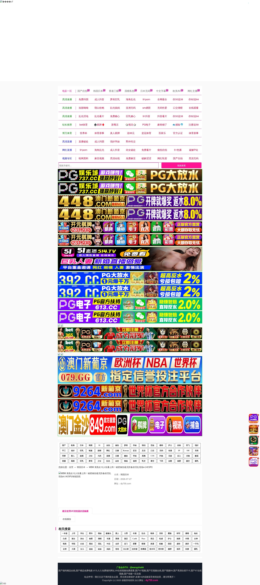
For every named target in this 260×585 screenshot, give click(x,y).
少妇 (90, 456)
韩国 (90, 445)
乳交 (143, 461)
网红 (108, 451)
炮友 (196, 533)
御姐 (126, 461)
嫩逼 (196, 456)
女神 (196, 539)
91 (99, 445)
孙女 (82, 539)
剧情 (99, 451)
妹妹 (100, 549)
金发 (117, 461)
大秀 (126, 533)
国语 (170, 544)
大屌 (73, 549)
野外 (91, 533)
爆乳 (196, 461)
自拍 (108, 445)
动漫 (170, 451)
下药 (161, 461)
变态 (152, 539)
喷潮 (143, 544)
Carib (134, 539)
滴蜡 (100, 539)
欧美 (73, 445)
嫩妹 (126, 456)
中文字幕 (161, 91)
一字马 (196, 544)
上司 (73, 533)
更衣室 (161, 549)
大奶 (99, 456)
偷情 (135, 461)
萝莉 (126, 445)
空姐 (152, 445)
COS (152, 456)
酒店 (126, 539)
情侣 (143, 445)
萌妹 (100, 533)
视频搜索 (181, 165)
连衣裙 (134, 549)
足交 (143, 451)
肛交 (135, 451)
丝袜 (179, 445)
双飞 (188, 445)
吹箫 (187, 549)
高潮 (117, 539)
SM (188, 451)
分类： (117, 474)
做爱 (179, 461)
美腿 (64, 461)
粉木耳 (152, 549)
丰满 (134, 533)
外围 (187, 539)
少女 (99, 461)
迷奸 (73, 451)
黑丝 (91, 544)
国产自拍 (82, 91)
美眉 (152, 544)
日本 (82, 445)
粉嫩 (161, 544)
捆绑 (170, 549)
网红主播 (192, 91)
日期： (117, 478)
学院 (73, 544)
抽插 (178, 539)
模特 (161, 445)
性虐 (161, 539)
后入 (179, 456)
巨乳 (82, 451)
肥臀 (134, 544)
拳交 (152, 461)
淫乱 (100, 544)
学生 (82, 533)
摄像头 (108, 533)
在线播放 (67, 518)
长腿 (108, 539)
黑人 (117, 533)
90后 (108, 544)
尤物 (188, 456)
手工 (64, 451)
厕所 (187, 544)
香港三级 (114, 91)
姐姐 (91, 549)
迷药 (178, 549)
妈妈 (108, 549)
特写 (178, 533)
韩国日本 (98, 91)
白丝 (82, 544)
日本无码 (145, 91)
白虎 (65, 539)
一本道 (64, 533)
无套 (170, 456)
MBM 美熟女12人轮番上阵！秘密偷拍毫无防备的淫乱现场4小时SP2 (121, 467)
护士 (170, 445)
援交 (188, 461)
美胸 (143, 456)
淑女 (73, 539)
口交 (152, 451)
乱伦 (108, 461)
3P (179, 451)
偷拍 (117, 445)
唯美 (152, 533)
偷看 (91, 539)
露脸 (170, 533)
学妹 (135, 445)
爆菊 (187, 533)
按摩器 (143, 549)
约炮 (161, 456)
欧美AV (177, 91)
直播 (108, 456)
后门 (126, 544)
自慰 (170, 461)
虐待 (178, 544)
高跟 (73, 461)
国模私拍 (129, 91)
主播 (117, 451)
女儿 (82, 549)
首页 (71, 467)
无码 (161, 451)
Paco (143, 539)
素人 (73, 456)
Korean (126, 451)
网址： (117, 483)
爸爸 (117, 549)
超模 (82, 456)
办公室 (126, 549)
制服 (90, 451)
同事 (64, 456)
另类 (196, 451)
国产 (64, 445)
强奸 (196, 445)
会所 (117, 544)
